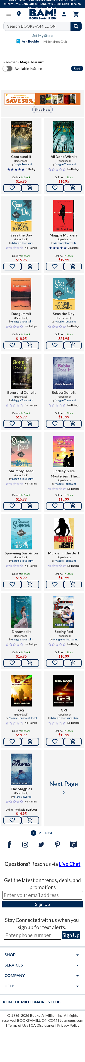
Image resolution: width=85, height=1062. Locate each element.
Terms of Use (18, 1025)
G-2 (21, 710)
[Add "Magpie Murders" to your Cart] (73, 266)
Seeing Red (64, 631)
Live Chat (69, 864)
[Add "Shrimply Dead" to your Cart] (30, 506)
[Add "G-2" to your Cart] (30, 742)
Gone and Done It (21, 392)
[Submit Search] (76, 26)
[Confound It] (21, 137)
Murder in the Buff (63, 553)
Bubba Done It (64, 392)
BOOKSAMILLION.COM (37, 1020)
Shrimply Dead (21, 471)
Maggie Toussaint (65, 164)
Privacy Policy (68, 1025)
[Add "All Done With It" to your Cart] (73, 188)
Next (48, 833)
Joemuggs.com (71, 1020)
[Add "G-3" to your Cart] (73, 742)
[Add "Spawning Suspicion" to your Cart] (30, 584)
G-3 (64, 710)
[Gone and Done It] (21, 373)
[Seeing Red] (63, 612)
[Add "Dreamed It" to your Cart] (30, 663)
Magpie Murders (64, 235)
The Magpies (21, 789)
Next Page (63, 787)
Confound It (21, 156)
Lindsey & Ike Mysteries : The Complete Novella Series (64, 474)
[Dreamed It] (21, 612)
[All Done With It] (63, 137)
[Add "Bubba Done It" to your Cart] (73, 424)
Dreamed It (21, 631)
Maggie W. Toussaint (65, 639)
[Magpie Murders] (63, 216)
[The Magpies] (21, 769)
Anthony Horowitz (65, 243)
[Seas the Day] (21, 216)
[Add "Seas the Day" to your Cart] (30, 266)
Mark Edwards (23, 796)
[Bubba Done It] (63, 373)
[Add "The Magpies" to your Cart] (30, 820)
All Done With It (64, 156)
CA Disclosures (43, 1025)
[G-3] (63, 691)
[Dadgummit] (21, 294)
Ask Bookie (30, 41)
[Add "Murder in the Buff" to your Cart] (73, 584)
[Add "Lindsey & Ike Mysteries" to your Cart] (73, 506)
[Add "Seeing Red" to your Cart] (73, 663)
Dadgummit (21, 313)
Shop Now (42, 109)
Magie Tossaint (23, 164)
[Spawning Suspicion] (21, 534)
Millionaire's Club (55, 41)
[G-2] (21, 691)
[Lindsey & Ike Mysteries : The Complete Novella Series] (63, 451)
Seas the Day (21, 235)
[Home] (42, 14)
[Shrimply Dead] (21, 451)
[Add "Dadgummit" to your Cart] (30, 345)
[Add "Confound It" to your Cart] (30, 188)
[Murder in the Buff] (64, 534)
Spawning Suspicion (21, 553)
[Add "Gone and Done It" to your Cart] (30, 424)
